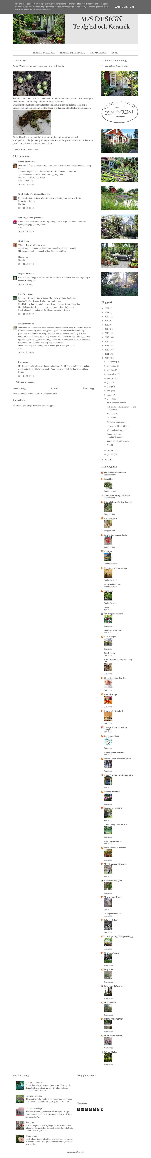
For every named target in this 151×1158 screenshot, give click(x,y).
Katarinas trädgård (113, 880)
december (111, 362)
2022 (107, 308)
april (109, 395)
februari (111, 450)
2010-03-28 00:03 (26, 184)
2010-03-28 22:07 (26, 314)
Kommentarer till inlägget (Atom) (42, 393)
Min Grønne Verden (113, 1035)
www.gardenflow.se (113, 841)
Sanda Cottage (110, 694)
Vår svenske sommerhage (115, 568)
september (112, 374)
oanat (106, 607)
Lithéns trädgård (112, 953)
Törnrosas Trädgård (113, 986)
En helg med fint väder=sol (118, 426)
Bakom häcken (110, 1052)
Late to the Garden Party (115, 535)
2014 (107, 341)
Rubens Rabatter (112, 791)
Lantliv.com (109, 653)
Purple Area (109, 969)
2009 (107, 459)
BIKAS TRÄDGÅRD (113, 1019)
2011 (107, 354)
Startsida (54, 388)
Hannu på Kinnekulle (114, 711)
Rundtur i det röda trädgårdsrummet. (115, 435)
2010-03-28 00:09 (26, 208)
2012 (107, 350)
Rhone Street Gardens (114, 752)
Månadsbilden (98, 53)
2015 (107, 337)
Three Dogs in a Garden (115, 678)
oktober (110, 370)
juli (109, 382)
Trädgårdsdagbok (44, 53)
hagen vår (108, 591)
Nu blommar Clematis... (117, 402)
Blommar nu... (32, 1136)
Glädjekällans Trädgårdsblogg (32, 194)
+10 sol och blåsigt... (35, 1108)
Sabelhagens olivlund (113, 614)
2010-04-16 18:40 (26, 376)
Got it (133, 7)
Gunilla (21, 241)
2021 (107, 312)
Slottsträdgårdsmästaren (115, 472)
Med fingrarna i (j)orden (29, 217)
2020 (107, 316)
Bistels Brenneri (25, 161)
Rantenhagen (110, 636)
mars (109, 399)
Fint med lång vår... (34, 1096)
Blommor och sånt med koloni (117, 758)
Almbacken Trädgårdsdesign (117, 495)
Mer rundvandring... (115, 430)
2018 (107, 325)
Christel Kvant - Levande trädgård (115, 728)
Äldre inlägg (88, 388)
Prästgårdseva (24, 323)
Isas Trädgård (110, 518)
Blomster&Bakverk (113, 584)
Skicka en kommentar (25, 382)
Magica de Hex (25, 273)
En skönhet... (112, 417)
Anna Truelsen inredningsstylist (118, 775)
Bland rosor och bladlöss (115, 847)
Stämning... (31, 1122)
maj (109, 391)
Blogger (79, 1152)
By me (115, 53)
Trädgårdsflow (110, 920)
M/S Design (23, 294)
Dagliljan (108, 551)
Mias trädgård (110, 1002)
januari (110, 454)
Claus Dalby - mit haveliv (115, 825)
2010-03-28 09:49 (26, 231)
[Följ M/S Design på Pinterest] (119, 123)
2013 (107, 345)
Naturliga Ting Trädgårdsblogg (118, 936)
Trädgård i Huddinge (72, 53)
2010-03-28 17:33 (26, 264)
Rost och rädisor (111, 736)
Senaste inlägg (20, 388)
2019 (107, 320)
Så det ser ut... (113, 413)
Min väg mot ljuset (112, 897)
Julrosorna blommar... (35, 1082)
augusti (110, 378)
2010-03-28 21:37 (26, 284)
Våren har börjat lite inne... (118, 441)
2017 (107, 329)
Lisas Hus (108, 479)
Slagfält (110, 445)
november (111, 366)
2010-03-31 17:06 (26, 352)
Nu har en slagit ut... (115, 422)
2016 (107, 333)
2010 (107, 358)
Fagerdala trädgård (113, 808)
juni (109, 386)
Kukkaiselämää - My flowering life (118, 660)
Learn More (121, 7)
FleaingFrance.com (112, 630)
